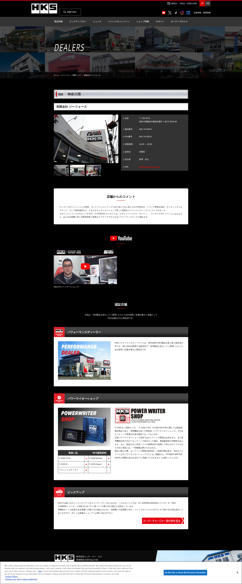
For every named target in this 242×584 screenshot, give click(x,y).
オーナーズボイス (179, 21)
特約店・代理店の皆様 (188, 3)
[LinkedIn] (189, 12)
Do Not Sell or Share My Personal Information (185, 573)
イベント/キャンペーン (119, 21)
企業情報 (197, 13)
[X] (170, 12)
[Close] (237, 572)
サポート (160, 21)
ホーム (56, 75)
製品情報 (58, 21)
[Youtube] (164, 12)
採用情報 (207, 13)
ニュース (97, 21)
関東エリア (77, 75)
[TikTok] (176, 12)
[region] (121, 573)
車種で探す (72, 12)
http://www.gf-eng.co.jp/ (149, 167)
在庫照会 (173, 3)
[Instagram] (182, 12)
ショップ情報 (142, 21)
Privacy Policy (11, 577)
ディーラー (65, 75)
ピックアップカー (77, 21)
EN (208, 3)
